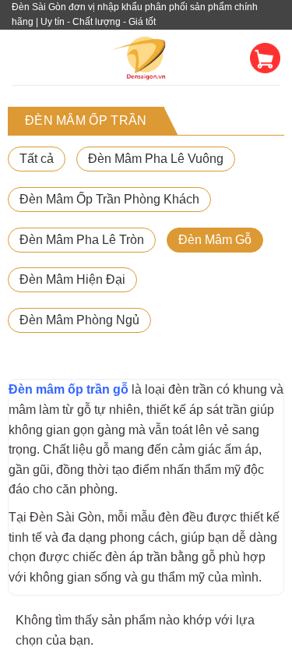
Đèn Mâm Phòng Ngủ (79, 320)
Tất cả (36, 158)
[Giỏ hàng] (265, 58)
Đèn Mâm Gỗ (215, 239)
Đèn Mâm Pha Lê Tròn (81, 239)
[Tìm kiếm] (234, 58)
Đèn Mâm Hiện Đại (72, 279)
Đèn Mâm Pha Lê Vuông (155, 158)
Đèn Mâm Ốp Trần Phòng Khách (109, 199)
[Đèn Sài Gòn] (146, 57)
